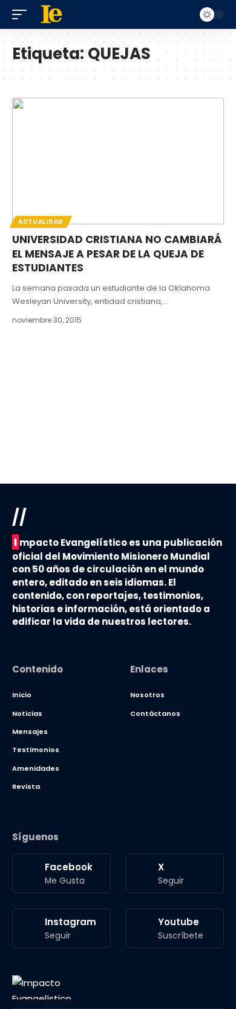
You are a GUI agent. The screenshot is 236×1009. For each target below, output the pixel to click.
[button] (22, 14)
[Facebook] (61, 873)
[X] (175, 873)
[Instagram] (61, 928)
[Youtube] (175, 928)
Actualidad (41, 221)
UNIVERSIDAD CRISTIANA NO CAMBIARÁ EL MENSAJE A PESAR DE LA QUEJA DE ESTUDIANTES (116, 254)
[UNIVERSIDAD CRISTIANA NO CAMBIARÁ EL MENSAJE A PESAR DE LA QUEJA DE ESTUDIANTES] (118, 161)
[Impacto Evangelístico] (41, 987)
